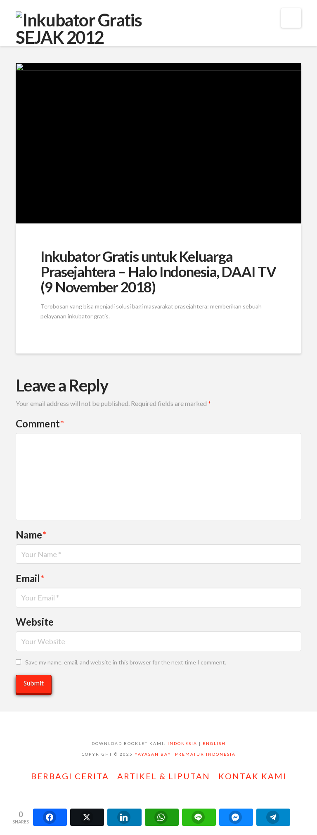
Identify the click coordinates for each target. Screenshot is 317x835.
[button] (291, 18)
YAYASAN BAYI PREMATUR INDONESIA (185, 754)
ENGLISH (214, 743)
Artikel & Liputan (163, 776)
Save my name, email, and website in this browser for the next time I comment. (125, 662)
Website (35, 622)
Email (30, 578)
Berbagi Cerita (70, 776)
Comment (40, 423)
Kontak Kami (252, 776)
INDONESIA (182, 743)
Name (31, 535)
